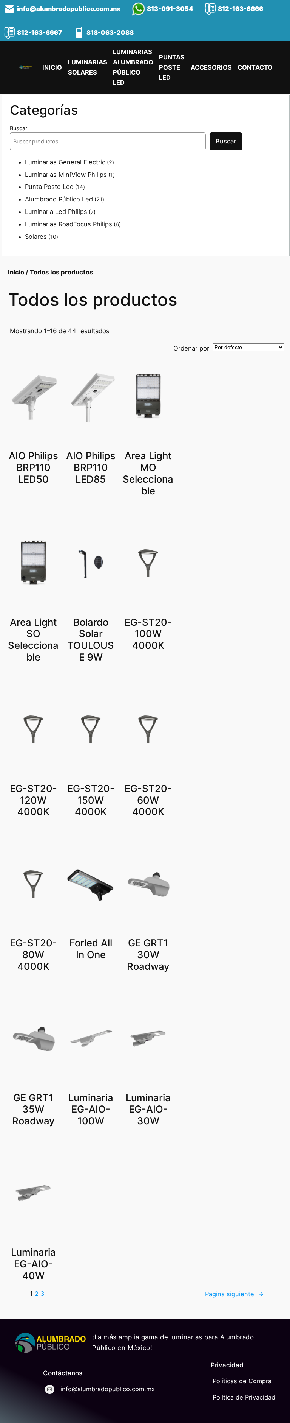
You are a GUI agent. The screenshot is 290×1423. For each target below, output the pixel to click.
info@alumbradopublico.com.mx (68, 8)
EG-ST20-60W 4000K (148, 800)
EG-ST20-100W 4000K (148, 634)
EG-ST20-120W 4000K (33, 800)
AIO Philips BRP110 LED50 (33, 467)
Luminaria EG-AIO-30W (148, 1109)
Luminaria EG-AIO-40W (33, 1264)
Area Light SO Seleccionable (33, 640)
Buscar (18, 128)
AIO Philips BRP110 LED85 (91, 467)
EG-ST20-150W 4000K (90, 800)
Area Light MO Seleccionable (148, 473)
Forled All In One (90, 948)
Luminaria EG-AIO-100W (90, 1109)
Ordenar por (191, 348)
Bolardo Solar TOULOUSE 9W (90, 640)
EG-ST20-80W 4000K (33, 954)
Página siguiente (234, 1294)
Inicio (16, 272)
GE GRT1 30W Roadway (148, 954)
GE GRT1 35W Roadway (33, 1109)
